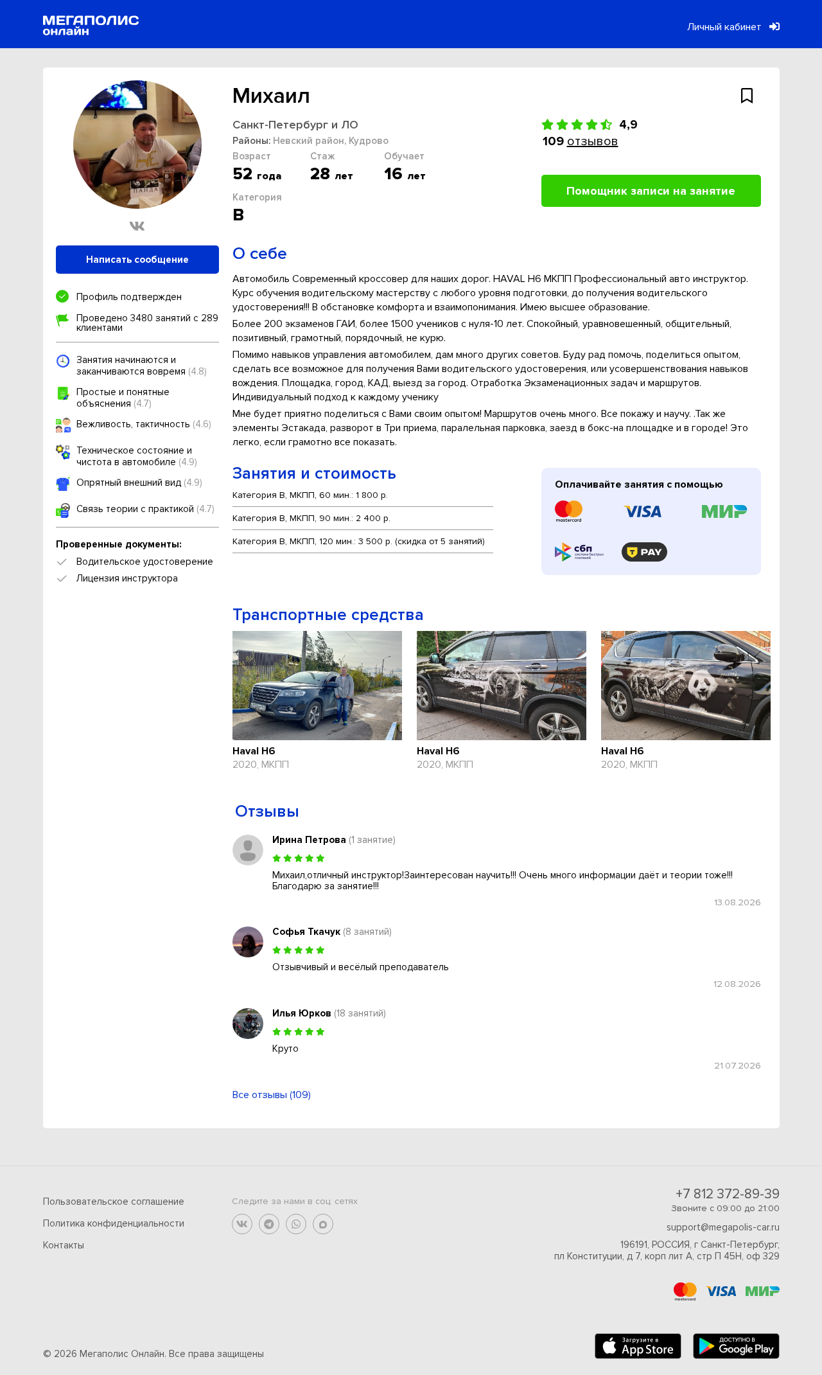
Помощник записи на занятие (650, 191)
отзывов (592, 141)
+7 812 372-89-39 (728, 1194)
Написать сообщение (137, 259)
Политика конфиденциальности (113, 1223)
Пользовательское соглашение (113, 1201)
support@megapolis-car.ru (723, 1227)
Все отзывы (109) (271, 1095)
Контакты (63, 1245)
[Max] (323, 1224)
